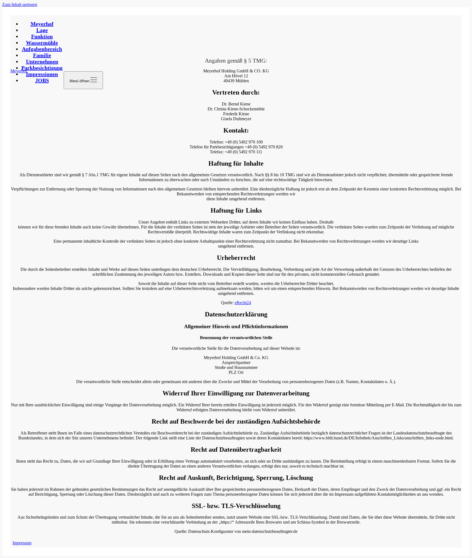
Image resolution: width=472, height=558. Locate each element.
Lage (42, 30)
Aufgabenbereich (42, 49)
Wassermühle (42, 43)
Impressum (22, 543)
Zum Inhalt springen (19, 4)
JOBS (42, 80)
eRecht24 (243, 302)
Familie (42, 55)
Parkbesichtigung (42, 68)
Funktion (42, 36)
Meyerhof (42, 24)
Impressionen (42, 74)
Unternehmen (42, 61)
